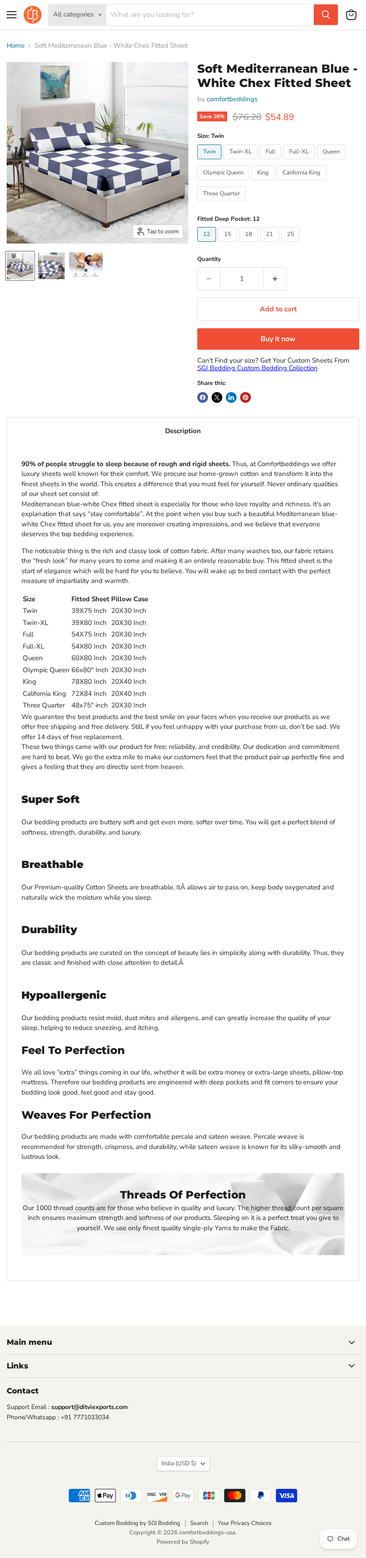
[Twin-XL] (242, 161)
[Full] (271, 161)
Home (16, 46)
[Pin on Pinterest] (245, 397)
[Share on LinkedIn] (231, 397)
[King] (264, 182)
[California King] (303, 182)
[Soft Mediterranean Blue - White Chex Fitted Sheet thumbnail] (20, 266)
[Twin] (210, 161)
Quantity (209, 259)
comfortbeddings (232, 99)
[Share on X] (217, 397)
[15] (228, 244)
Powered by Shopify (183, 1542)
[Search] (326, 14)
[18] (249, 244)
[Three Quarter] (222, 203)
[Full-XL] (300, 161)
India (179, 1463)
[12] (207, 244)
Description (183, 430)
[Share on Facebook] (202, 397)
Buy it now (278, 339)
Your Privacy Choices (244, 1523)
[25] (291, 244)
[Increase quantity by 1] (275, 278)
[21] (270, 244)
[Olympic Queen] (224, 182)
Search (199, 1523)
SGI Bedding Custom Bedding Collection (257, 368)
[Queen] (332, 161)
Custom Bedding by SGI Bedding (137, 1523)
